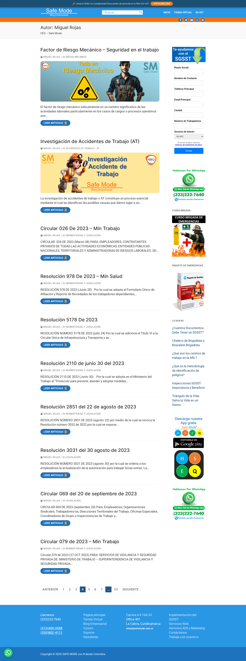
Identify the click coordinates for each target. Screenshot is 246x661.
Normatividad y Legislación (83, 235)
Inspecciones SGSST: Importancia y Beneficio (188, 385)
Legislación (73, 457)
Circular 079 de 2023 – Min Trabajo (79, 541)
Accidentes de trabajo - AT (82, 148)
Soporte (88, 632)
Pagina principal (94, 615)
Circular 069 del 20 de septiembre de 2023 (88, 493)
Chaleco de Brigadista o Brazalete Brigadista (188, 343)
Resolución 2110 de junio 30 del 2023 (82, 363)
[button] (8, 652)
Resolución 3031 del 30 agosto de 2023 (85, 450)
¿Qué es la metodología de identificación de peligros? (188, 370)
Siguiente (130, 589)
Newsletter (90, 637)
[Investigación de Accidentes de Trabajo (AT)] (99, 173)
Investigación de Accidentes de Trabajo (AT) (90, 141)
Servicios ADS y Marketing (187, 628)
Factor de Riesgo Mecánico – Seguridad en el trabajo (99, 50)
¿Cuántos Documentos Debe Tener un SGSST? (188, 330)
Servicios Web (179, 624)
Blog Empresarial (95, 624)
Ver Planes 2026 (161, 4)
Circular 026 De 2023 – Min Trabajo (80, 228)
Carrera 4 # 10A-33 (139, 615)
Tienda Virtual (92, 619)
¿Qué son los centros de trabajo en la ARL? (188, 356)
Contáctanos (178, 632)
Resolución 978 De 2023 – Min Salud (81, 276)
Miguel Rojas (51, 57)
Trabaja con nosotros (183, 637)
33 (116, 589)
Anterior (50, 589)
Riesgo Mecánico (76, 57)
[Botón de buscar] (140, 12)
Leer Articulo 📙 (55, 122)
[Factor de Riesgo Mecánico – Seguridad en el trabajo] (99, 81)
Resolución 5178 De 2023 (69, 320)
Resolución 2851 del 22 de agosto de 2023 (88, 407)
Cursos (88, 628)
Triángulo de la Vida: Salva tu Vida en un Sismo (186, 400)
